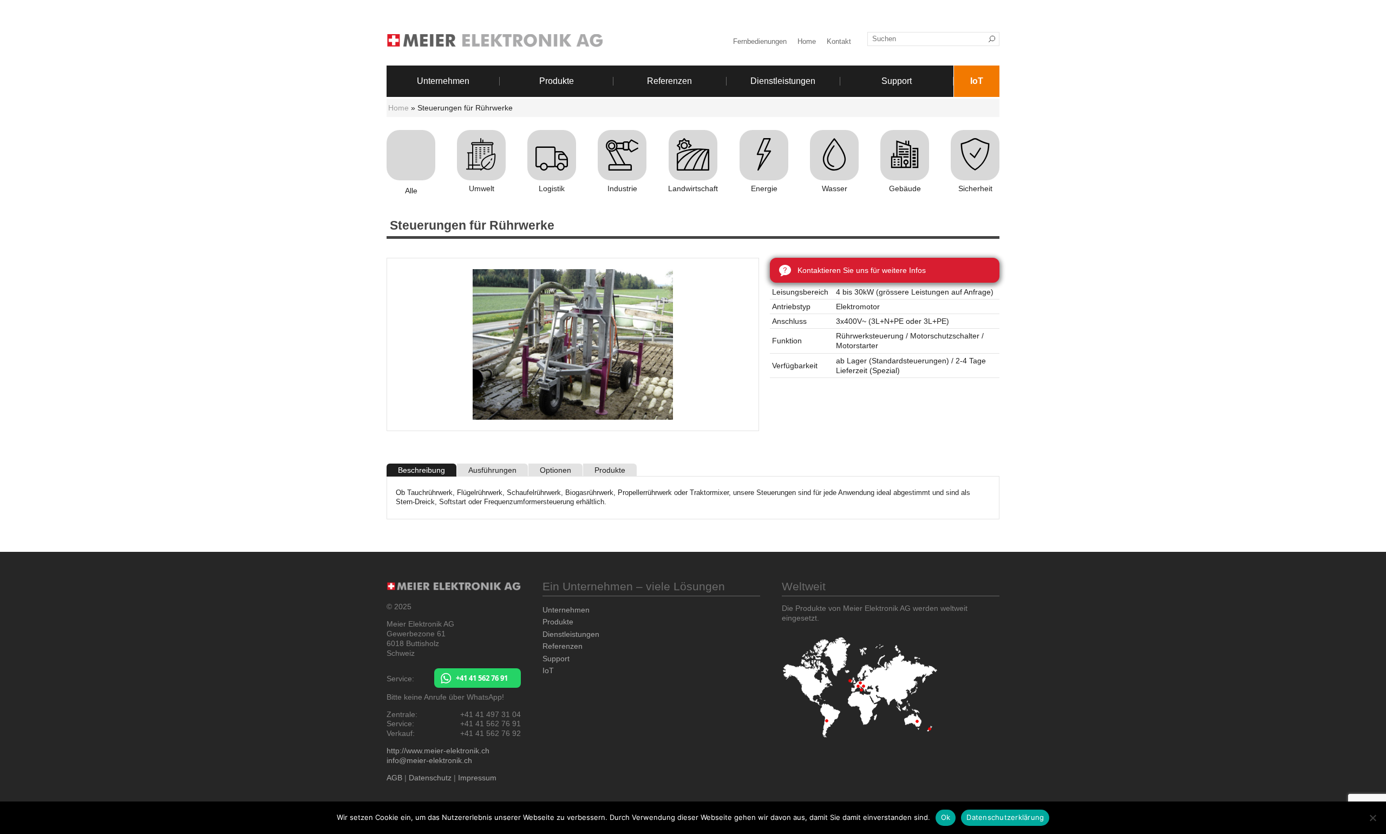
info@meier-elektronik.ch (429, 760)
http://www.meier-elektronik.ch (438, 750)
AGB (394, 777)
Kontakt (839, 41)
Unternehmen (443, 81)
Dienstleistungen (782, 81)
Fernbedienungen (760, 41)
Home (806, 41)
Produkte (556, 81)
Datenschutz (430, 777)
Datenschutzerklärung (1005, 817)
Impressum (477, 777)
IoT (976, 81)
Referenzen (669, 81)
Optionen (555, 470)
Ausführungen (492, 470)
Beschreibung (421, 470)
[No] (1372, 817)
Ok (946, 817)
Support (896, 81)
